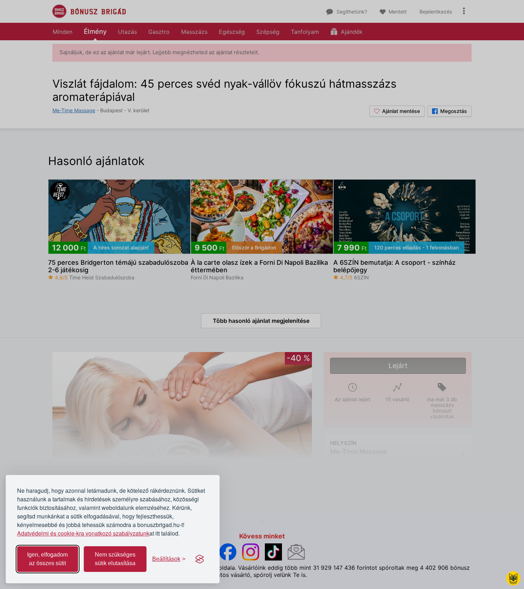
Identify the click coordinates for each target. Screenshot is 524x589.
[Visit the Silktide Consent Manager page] (199, 559)
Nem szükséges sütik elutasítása (115, 559)
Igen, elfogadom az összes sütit (47, 559)
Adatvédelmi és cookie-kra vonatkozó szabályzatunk (83, 533)
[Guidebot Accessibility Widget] (513, 578)
